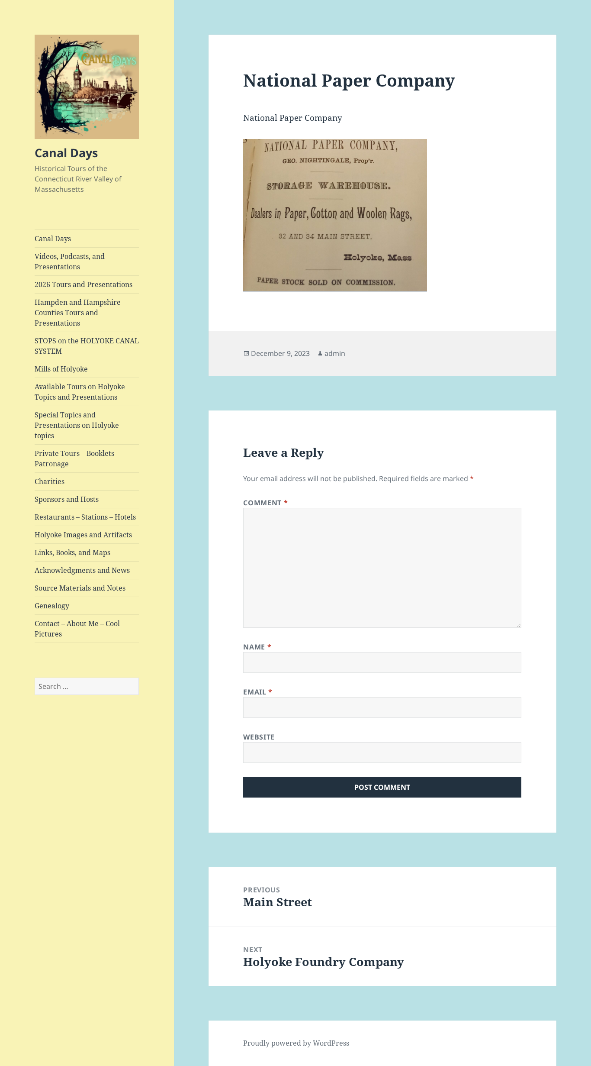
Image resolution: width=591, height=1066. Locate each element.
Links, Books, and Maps (72, 552)
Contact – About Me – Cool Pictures (77, 629)
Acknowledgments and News (82, 570)
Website (258, 737)
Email (257, 692)
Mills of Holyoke (61, 369)
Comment (265, 502)
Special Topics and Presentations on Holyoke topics (77, 425)
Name (257, 647)
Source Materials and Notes (80, 588)
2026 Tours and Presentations (83, 284)
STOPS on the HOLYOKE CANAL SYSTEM (87, 346)
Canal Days (66, 153)
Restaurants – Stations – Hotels (85, 517)
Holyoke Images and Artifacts (83, 534)
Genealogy (52, 606)
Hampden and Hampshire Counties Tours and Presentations (78, 312)
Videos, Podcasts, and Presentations (70, 261)
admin (334, 353)
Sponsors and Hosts (67, 499)
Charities (49, 481)
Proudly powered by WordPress (296, 1043)
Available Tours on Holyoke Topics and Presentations (80, 392)
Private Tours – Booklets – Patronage (77, 458)
